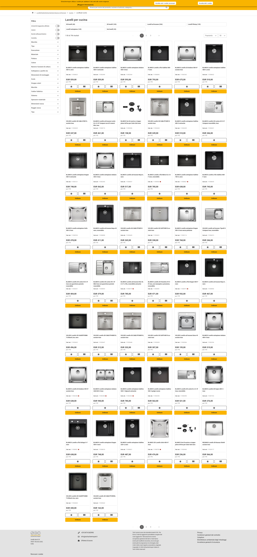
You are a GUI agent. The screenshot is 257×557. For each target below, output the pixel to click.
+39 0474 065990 (87, 533)
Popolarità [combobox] (209, 36)
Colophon (200, 537)
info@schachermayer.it (89, 537)
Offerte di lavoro (87, 541)
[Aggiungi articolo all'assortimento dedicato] (71, 87)
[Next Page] (159, 36)
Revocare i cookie (37, 554)
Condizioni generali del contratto (208, 535)
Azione (33, 30)
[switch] (58, 26)
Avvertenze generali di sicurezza (208, 542)
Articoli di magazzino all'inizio (40, 26)
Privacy (199, 533)
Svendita (34, 38)
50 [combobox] (220, 36)
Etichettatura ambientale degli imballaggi (211, 540)
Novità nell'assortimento (38, 34)
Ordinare (78, 91)
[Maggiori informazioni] (85, 5)
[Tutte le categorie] (33, 13)
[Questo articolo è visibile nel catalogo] (84, 87)
